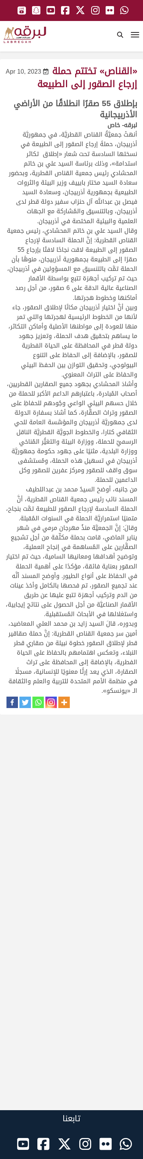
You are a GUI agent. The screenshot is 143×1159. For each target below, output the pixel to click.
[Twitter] (25, 702)
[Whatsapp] (38, 702)
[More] (64, 702)
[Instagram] (51, 702)
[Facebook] (12, 702)
